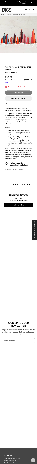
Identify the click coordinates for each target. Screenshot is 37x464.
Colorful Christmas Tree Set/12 (16, 14)
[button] (17, 60)
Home (2, 14)
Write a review (18, 205)
